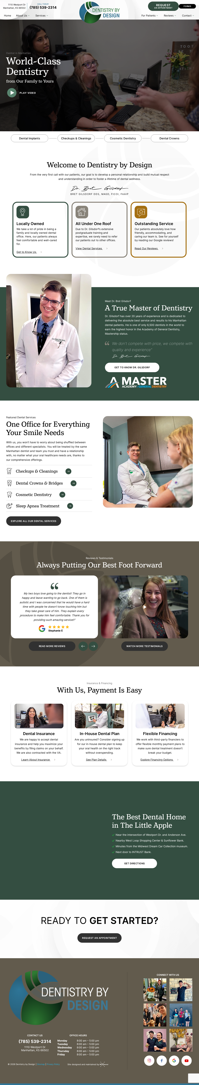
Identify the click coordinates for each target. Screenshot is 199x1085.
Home (7, 15)
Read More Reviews (52, 646)
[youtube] (186, 1061)
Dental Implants (29, 138)
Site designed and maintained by (83, 1064)
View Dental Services (89, 248)
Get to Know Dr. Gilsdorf (132, 367)
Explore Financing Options (157, 759)
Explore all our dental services (33, 521)
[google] (174, 1061)
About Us (21, 15)
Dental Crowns (169, 138)
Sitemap (41, 1064)
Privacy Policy (53, 1064)
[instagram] (149, 1061)
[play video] (144, 607)
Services (40, 15)
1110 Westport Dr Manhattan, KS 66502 (14, 6)
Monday (62, 1040)
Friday (61, 1054)
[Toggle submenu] (28, 15)
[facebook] (162, 1061)
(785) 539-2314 (43, 7)
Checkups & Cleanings (76, 138)
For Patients (148, 15)
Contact (187, 15)
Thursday (63, 1051)
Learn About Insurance (36, 759)
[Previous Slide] (83, 646)
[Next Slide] (93, 646)
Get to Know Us (26, 251)
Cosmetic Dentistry (123, 138)
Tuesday (62, 1044)
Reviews (169, 15)
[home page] (99, 12)
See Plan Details (96, 759)
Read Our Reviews (146, 248)
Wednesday (64, 1047)
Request (163, 6)
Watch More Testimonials (144, 646)
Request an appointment (99, 938)
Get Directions (134, 863)
